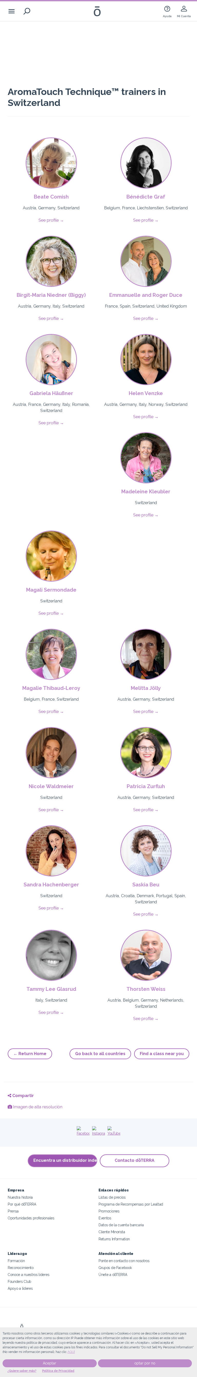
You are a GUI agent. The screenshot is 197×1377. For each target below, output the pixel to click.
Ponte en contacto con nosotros (124, 1261)
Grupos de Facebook (115, 1267)
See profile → (51, 220)
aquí (71, 1352)
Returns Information (114, 1239)
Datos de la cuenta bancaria (121, 1225)
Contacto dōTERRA (134, 1160)
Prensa (13, 1211)
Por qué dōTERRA (22, 1204)
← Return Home (29, 1053)
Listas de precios (112, 1197)
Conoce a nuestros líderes (28, 1274)
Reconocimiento (21, 1267)
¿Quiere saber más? (21, 1371)
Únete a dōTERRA (112, 1274)
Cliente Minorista (111, 1232)
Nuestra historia (20, 1197)
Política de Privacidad (58, 1371)
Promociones (109, 1211)
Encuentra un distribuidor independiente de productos (65, 1160)
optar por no (144, 1363)
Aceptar (49, 1363)
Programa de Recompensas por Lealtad (130, 1204)
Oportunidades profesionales (31, 1218)
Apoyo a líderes (20, 1288)
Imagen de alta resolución (37, 1106)
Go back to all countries (100, 1053)
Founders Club (19, 1281)
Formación (16, 1261)
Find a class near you (162, 1053)
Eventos (104, 1218)
